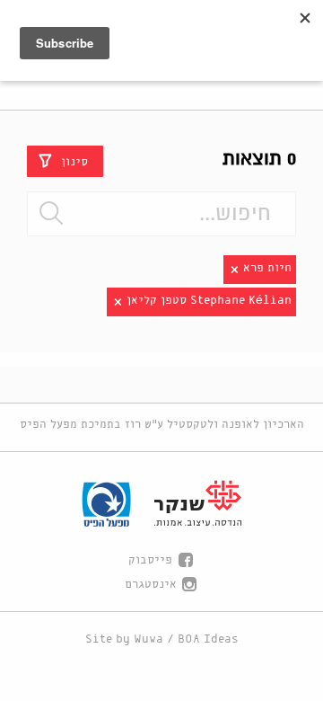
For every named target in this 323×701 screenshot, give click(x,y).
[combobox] (161, 213)
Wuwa (148, 639)
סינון (74, 161)
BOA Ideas (208, 639)
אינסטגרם (151, 584)
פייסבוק (150, 560)
